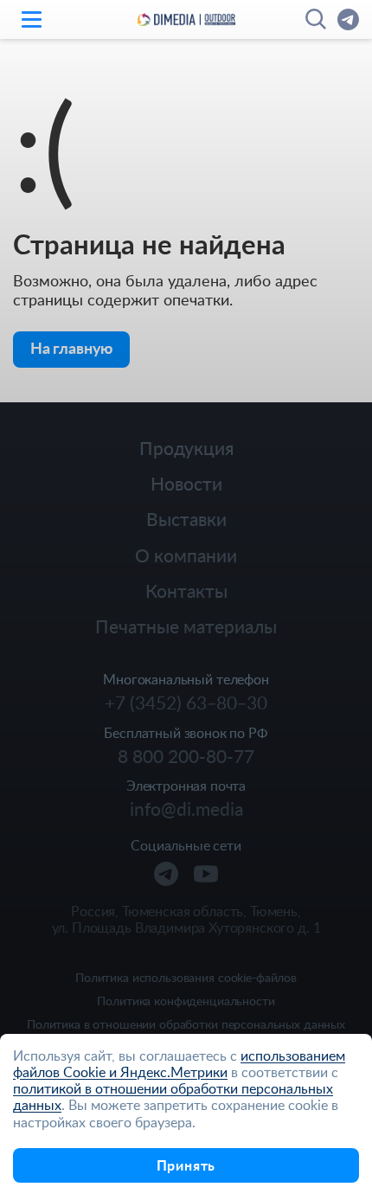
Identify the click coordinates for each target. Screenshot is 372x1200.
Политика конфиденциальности (185, 1001)
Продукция (186, 448)
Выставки (186, 518)
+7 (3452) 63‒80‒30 (186, 702)
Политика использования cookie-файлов (186, 978)
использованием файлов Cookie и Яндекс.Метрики (179, 1063)
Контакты (186, 590)
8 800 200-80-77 (186, 756)
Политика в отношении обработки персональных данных (186, 1024)
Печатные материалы (186, 626)
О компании (186, 555)
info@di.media (186, 809)
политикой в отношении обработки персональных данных (173, 1096)
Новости (186, 483)
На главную (71, 347)
